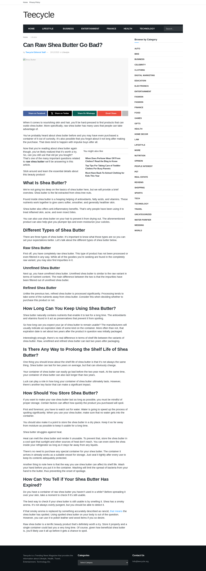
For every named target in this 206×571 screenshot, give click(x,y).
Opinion (139, 161)
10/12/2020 (54, 52)
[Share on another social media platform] (125, 113)
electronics (142, 86)
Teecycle (38, 15)
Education (140, 81)
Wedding (139, 225)
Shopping (140, 188)
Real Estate (141, 177)
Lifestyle (47, 28)
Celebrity (140, 65)
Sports (139, 193)
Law (137, 139)
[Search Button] (186, 28)
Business (68, 28)
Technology (147, 28)
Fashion (139, 97)
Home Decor (141, 134)
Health (128, 28)
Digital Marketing (145, 75)
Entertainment (90, 28)
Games (138, 118)
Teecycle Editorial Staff (36, 52)
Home (25, 2)
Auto (137, 48)
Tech (137, 198)
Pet (136, 172)
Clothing (140, 70)
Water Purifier (143, 220)
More (137, 150)
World (138, 230)
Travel (138, 209)
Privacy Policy (34, 2)
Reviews (139, 182)
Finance (111, 28)
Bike (137, 54)
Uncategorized (143, 214)
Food (137, 113)
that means (116, 511)
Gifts (137, 123)
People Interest (144, 166)
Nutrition (140, 155)
